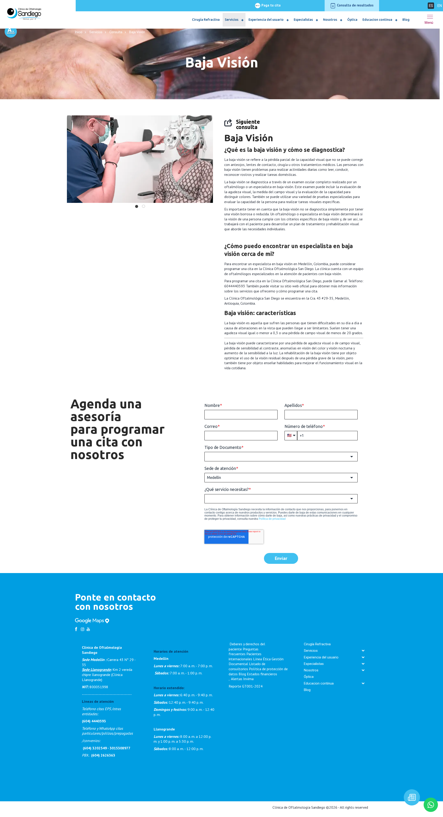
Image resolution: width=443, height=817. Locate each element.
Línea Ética (262, 659)
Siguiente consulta (248, 124)
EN (439, 5)
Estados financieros (262, 674)
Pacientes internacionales (245, 656)
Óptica (352, 19)
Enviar (281, 558)
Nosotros (330, 19)
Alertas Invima (242, 678)
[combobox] (281, 456)
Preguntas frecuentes (243, 651)
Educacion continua (377, 19)
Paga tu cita (270, 5)
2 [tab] (143, 206)
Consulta (115, 32)
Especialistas (304, 19)
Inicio (78, 32)
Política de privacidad (272, 518)
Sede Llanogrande (96, 669)
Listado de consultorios (247, 666)
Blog (406, 19)
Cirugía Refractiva (206, 19)
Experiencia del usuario (266, 19)
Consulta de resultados (355, 5)
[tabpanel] (140, 159)
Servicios (232, 19)
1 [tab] (136, 206)
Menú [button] (429, 22)
